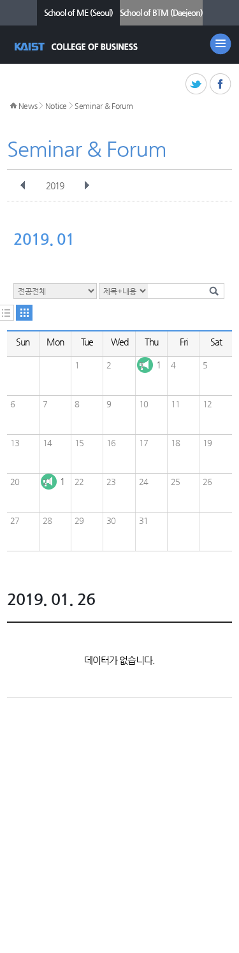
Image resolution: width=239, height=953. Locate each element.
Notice (56, 105)
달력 (24, 313)
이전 (23, 185)
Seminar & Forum (104, 105)
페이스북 (221, 84)
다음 (87, 185)
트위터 (196, 84)
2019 (55, 185)
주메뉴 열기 (220, 44)
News (28, 105)
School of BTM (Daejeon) (161, 12)
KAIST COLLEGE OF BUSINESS (77, 46)
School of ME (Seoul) (78, 12)
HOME (13, 105)
